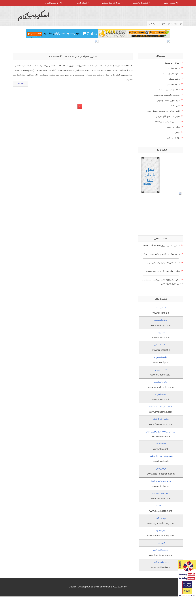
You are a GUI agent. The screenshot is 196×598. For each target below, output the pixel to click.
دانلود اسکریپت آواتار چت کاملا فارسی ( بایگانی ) (160, 254)
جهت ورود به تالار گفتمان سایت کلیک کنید (165, 23)
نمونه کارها (82, 3)
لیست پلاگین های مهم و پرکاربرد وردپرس (163, 262)
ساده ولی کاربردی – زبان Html (167, 121)
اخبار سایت (175, 105)
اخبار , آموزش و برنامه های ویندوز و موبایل (163, 111)
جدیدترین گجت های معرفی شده (167, 95)
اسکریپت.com (120, 587)
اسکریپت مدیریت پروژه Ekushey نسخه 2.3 (161, 245)
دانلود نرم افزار (173, 84)
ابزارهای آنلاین (52, 3)
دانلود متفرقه (174, 79)
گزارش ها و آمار (173, 138)
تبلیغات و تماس (140, 3)
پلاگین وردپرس (173, 127)
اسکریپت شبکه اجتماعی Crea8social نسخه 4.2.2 (73, 56)
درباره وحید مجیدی (111, 3)
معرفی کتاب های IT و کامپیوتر (168, 116)
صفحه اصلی (169, 3)
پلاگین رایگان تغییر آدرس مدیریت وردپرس (162, 271)
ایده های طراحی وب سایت (169, 89)
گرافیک (177, 132)
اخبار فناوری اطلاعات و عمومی (168, 100)
